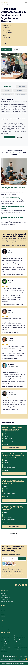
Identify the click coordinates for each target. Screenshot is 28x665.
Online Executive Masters (5, 597)
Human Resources (4, 651)
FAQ (1, 608)
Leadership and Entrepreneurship (20, 637)
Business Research (4, 639)
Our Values (3, 614)
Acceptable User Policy (5, 628)
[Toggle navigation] (26, 3)
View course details (14, 447)
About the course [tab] (8, 86)
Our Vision (2, 612)
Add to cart (16, 49)
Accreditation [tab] (20, 90)
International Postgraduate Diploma (7, 601)
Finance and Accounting (5, 641)
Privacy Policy (3, 624)
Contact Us (3, 616)
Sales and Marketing (17, 649)
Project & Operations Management (20, 647)
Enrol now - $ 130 (6, 49)
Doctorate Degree (4, 595)
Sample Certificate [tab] (21, 94)
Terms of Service (4, 622)
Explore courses (6, 575)
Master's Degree (4, 593)
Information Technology (18, 635)
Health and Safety (4, 645)
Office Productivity (17, 643)
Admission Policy (4, 626)
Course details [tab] (21, 86)
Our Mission (3, 610)
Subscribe (22, 558)
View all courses (13, 533)
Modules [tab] (7, 90)
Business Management (5, 637)
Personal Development (18, 645)
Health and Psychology (5, 643)
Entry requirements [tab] (7, 94)
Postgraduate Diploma (4, 599)
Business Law (3, 635)
